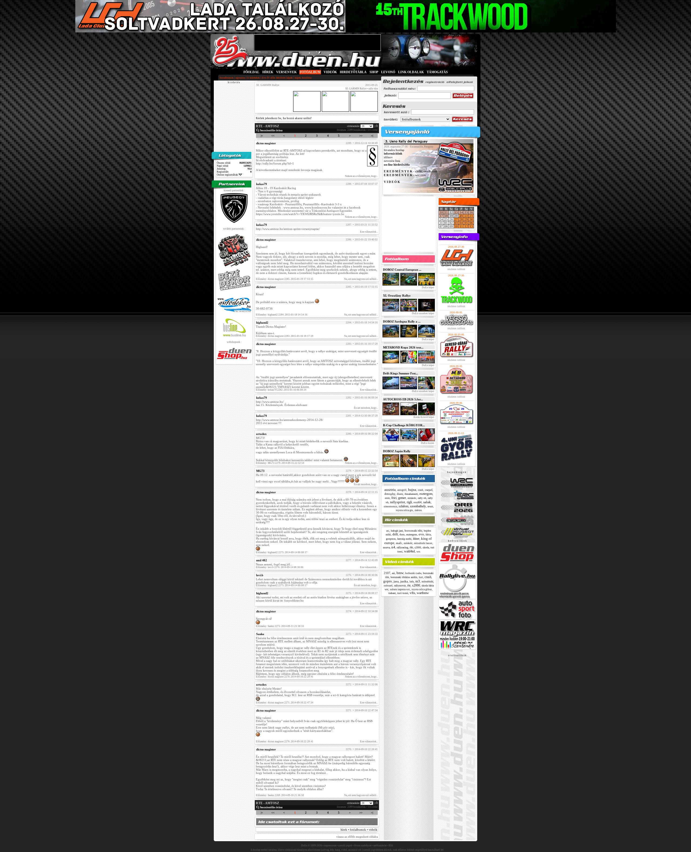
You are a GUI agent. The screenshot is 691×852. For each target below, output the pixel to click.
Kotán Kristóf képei (423, 417)
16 (471, 212)
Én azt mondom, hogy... (366, 408)
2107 (387, 573)
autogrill (402, 490)
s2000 (418, 547)
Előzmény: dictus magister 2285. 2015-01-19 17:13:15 (284, 279)
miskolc (412, 498)
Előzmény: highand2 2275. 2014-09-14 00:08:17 (281, 552)
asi (387, 530)
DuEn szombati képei (422, 313)
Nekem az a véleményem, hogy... (361, 176)
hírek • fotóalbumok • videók (359, 829)
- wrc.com (405, 175)
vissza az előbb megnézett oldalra (357, 836)
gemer (402, 498)
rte (411, 547)
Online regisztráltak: (228, 174)
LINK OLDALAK (411, 72)
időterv (388, 157)
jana (396, 581)
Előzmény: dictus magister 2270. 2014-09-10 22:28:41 (284, 676)
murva (386, 547)
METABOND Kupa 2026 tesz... (403, 347)
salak (427, 502)
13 (456, 212)
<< (273, 135)
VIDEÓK (330, 72)
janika (404, 581)
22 (466, 215)
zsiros (418, 510)
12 (466, 226)
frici (394, 498)
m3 (417, 581)
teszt (430, 506)
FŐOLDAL (251, 72)
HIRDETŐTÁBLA (353, 72)
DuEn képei (427, 287)
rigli (409, 502)
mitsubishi (427, 581)
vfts (412, 593)
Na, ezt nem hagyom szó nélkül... (361, 279)
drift (395, 534)
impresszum (330, 845)
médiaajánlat (380, 845)
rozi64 (418, 502)
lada (411, 581)
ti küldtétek (253, 77)
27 (456, 219)
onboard (388, 585)
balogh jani (397, 530)
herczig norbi (404, 538)
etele (387, 498)
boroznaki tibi (413, 530)
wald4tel (409, 551)
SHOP (374, 72)
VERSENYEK (286, 72)
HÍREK (267, 72)
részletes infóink (456, 269)
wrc (418, 551)
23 (471, 215)
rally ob (422, 498)
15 (466, 212)
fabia (428, 534)
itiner (416, 539)
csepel (428, 489)
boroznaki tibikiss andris (404, 577)
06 (471, 222)
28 (461, 219)
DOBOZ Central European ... (402, 269)
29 (466, 219)
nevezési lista (392, 161)
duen (400, 493)
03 (456, 222)
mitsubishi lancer (423, 543)
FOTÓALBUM (310, 72)
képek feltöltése (303, 77)
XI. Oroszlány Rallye (397, 295)
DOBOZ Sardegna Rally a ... (402, 321)
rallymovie (400, 585)
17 (441, 215)
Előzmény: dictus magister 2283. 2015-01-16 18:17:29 (284, 336)
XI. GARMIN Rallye (356, 88)
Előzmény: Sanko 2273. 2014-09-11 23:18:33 (280, 626)
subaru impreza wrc (400, 589)
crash (420, 490)
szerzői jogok (345, 845)
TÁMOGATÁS (437, 72)
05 (466, 222)
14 (461, 212)
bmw (400, 573)
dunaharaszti (411, 493)
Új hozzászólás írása (269, 130)
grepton (391, 538)
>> (361, 135)
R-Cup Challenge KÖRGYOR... (404, 425)
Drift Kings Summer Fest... (400, 373)
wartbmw (423, 593)
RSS (391, 845)
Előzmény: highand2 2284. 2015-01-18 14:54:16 (281, 314)
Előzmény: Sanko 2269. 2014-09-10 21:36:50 (280, 795)
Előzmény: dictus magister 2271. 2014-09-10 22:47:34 (284, 702)
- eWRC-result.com (410, 171)
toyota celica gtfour (422, 589)
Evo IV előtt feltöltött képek (277, 77)
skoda (426, 547)
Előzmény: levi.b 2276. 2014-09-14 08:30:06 (279, 567)
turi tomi (402, 593)
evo (421, 534)
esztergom (425, 494)
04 (461, 222)
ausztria (390, 490)
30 (471, 219)
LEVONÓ (388, 72)
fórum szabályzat (363, 845)
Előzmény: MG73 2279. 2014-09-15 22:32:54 (280, 463)
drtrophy (389, 493)
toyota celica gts (404, 510)
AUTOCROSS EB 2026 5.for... (403, 399)
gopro (387, 581)
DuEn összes (427, 443)
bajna (412, 490)
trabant (392, 593)
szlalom (403, 506)
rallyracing (402, 547)
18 (446, 215)
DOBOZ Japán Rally (397, 451)
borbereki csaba (413, 573)
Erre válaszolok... (369, 231)
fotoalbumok (226, 77)
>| (372, 135)
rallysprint (397, 502)
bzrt (421, 577)
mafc (399, 543)
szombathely (418, 506)
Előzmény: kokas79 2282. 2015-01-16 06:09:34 (281, 389)
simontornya (390, 506)
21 (461, 215)
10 (441, 212)
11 (446, 212)
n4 (393, 547)
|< (262, 135)
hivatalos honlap (394, 150)
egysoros (240, 77)
